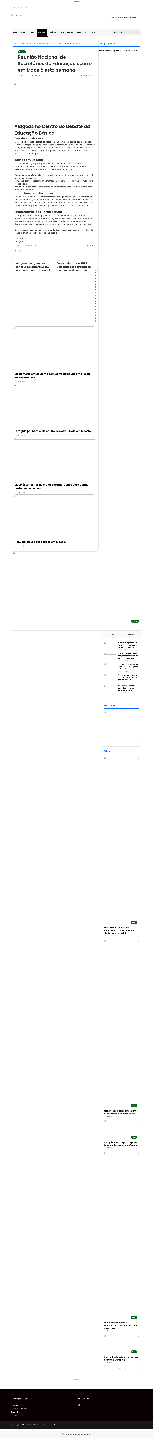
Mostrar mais (121, 1368)
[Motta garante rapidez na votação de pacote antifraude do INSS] (110, 678)
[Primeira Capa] (16, 15)
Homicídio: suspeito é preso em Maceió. (119, 50)
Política (52, 32)
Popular (111, 634)
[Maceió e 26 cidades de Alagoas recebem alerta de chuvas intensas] (110, 656)
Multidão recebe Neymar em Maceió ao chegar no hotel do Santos (128, 666)
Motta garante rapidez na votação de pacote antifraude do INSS (127, 677)
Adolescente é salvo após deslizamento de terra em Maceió (127, 688)
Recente (131, 634)
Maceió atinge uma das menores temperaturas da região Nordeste (128, 645)
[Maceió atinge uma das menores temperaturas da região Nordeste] (110, 646)
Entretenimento (67, 32)
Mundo (32, 32)
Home (15, 32)
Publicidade (76, 1)
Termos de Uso (16, 1412)
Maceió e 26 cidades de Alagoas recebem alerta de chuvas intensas (128, 655)
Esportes (81, 32)
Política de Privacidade (19, 1408)
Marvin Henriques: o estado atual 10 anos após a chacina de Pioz (121, 1112)
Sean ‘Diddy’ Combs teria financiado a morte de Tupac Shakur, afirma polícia (119, 930)
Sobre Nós (14, 1405)
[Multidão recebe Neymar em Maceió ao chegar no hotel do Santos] (110, 667)
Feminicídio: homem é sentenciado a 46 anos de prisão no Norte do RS (121, 1325)
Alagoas (42, 32)
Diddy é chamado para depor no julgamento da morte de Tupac (121, 1143)
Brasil (23, 32)
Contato (14, 1415)
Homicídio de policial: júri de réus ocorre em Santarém (121, 1358)
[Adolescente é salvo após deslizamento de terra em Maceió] (110, 689)
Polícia (92, 32)
